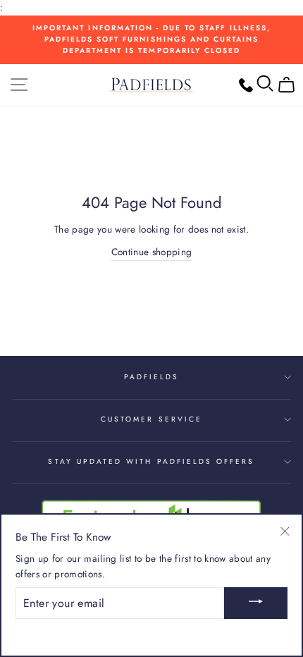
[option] (151, 40)
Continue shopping (151, 252)
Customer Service (151, 419)
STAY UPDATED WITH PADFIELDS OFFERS (151, 461)
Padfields (152, 377)
